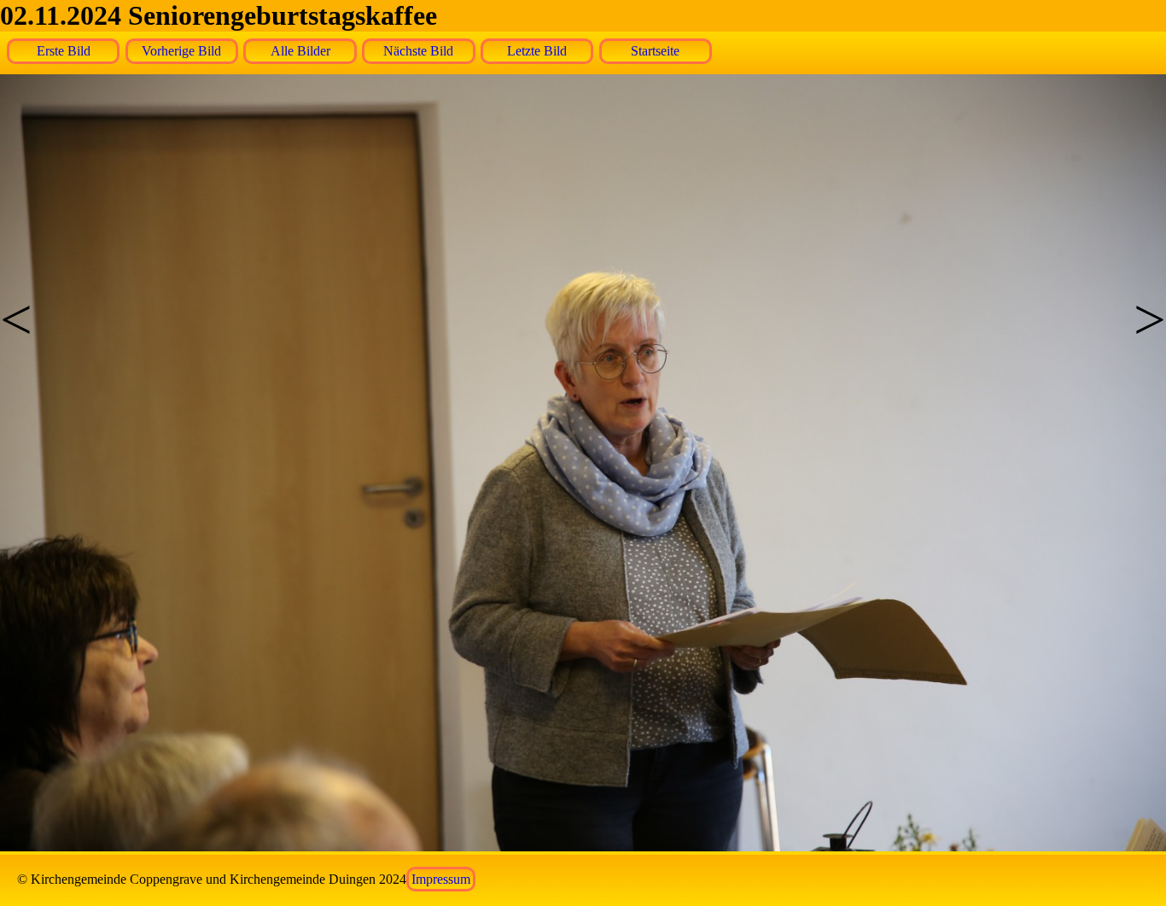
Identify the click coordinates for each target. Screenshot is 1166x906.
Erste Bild (63, 51)
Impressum (440, 879)
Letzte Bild (537, 51)
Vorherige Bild (181, 51)
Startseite (655, 51)
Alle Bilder (300, 51)
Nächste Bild (418, 51)
